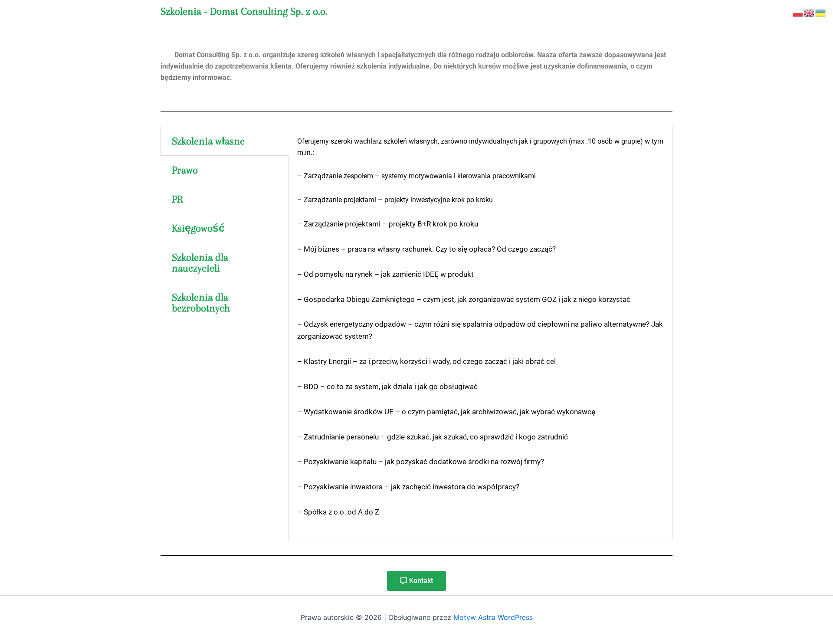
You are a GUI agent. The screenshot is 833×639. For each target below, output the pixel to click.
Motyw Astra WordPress (493, 617)
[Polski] (798, 12)
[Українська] (820, 12)
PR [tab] (177, 199)
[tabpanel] (480, 333)
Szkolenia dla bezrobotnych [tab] (201, 302)
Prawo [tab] (185, 170)
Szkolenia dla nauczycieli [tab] (200, 262)
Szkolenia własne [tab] (208, 141)
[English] (809, 12)
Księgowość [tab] (198, 228)
